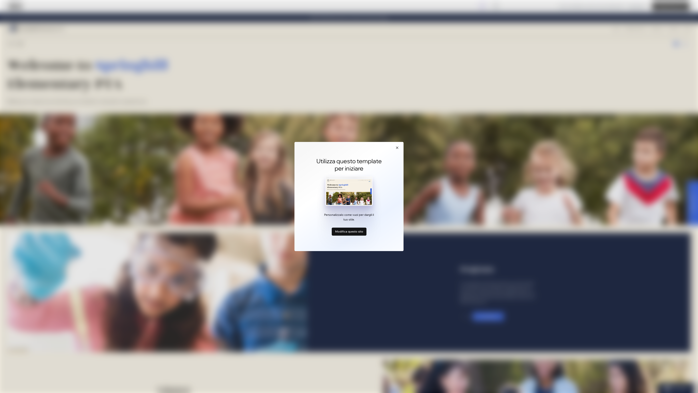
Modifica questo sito (349, 231)
